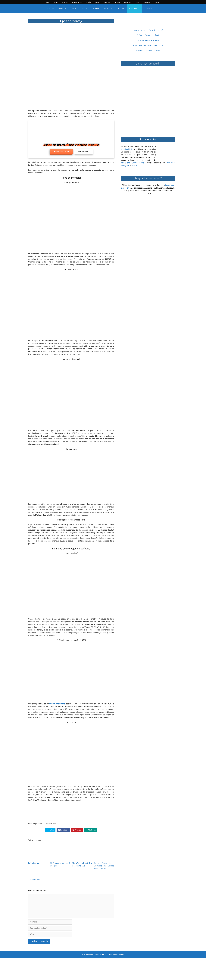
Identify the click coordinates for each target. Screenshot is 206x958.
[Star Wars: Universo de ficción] (148, 78)
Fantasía (117, 2)
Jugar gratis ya (61, 152)
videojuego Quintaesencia (132, 163)
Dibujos (97, 2)
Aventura (107, 2)
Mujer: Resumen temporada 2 (145, 45)
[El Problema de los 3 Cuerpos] (60, 858)
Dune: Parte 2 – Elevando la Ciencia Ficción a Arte (104, 866)
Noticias (121, 8)
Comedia (65, 2)
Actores (84, 8)
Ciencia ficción (77, 2)
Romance (147, 2)
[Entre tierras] (38, 858)
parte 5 (160, 30)
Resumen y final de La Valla (148, 50)
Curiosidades (134, 8)
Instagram (125, 166)
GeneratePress (118, 954)
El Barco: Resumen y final (148, 35)
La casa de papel (140, 30)
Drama (56, 2)
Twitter (134, 166)
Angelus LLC (126, 149)
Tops (47, 2)
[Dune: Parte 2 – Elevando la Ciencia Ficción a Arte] (104, 858)
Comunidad (83, 152)
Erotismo (157, 2)
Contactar (148, 8)
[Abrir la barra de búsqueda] (158, 8)
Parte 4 (152, 30)
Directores (108, 8)
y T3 (161, 45)
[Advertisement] (71, 91)
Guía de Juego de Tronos (148, 40)
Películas (62, 8)
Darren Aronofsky (57, 704)
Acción (88, 2)
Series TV (50, 8)
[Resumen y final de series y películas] (148, 24)
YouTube (171, 163)
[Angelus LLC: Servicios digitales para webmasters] (71, 812)
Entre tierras (33, 863)
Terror (137, 2)
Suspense (127, 2)
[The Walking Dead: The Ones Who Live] (82, 858)
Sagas (74, 8)
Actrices (96, 8)
